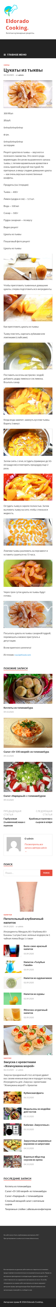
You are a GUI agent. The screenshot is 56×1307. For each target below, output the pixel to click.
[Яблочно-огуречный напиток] (13, 1019)
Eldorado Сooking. (17, 24)
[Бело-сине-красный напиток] (13, 956)
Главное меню (17, 54)
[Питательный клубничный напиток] (28, 912)
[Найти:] (28, 873)
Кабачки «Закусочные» (37, 1124)
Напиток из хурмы (34, 994)
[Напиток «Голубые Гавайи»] (13, 972)
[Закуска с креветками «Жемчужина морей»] (28, 1055)
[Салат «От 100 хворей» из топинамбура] (28, 748)
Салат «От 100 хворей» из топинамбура (26, 751)
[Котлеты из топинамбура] (28, 704)
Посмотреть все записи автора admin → (36, 847)
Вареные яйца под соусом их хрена (34, 1158)
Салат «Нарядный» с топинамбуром (25, 795)
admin (21, 75)
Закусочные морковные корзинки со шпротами (37, 1142)
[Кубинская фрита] (13, 1103)
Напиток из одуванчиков (38, 978)
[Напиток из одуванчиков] (13, 988)
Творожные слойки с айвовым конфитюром (28, 1209)
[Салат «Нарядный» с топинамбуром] (28, 792)
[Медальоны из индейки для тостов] (13, 1118)
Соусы (6, 65)
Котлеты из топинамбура (18, 707)
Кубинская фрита (34, 1093)
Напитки (8, 915)
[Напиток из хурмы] (13, 1004)
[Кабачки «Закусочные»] (13, 1134)
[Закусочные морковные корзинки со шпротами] (13, 1150)
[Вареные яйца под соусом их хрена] (13, 1166)
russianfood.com (23, 654)
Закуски (7, 1058)
